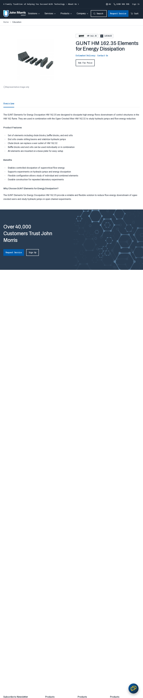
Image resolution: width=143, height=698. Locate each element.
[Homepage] (14, 13)
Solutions (32, 13)
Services (49, 13)
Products (64, 13)
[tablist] (71, 103)
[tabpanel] (71, 154)
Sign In (136, 4)
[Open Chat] (133, 688)
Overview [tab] (8, 103)
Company (81, 13)
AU (110, 4)
